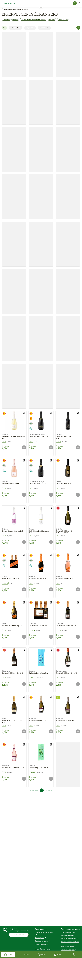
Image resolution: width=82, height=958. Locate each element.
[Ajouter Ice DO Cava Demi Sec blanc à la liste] (51, 508)
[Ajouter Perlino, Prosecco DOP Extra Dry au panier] (24, 637)
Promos (59, 954)
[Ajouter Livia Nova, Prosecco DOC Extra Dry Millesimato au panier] (78, 542)
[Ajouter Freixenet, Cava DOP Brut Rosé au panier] (24, 495)
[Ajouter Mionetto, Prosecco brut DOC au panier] (24, 589)
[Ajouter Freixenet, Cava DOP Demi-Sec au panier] (51, 495)
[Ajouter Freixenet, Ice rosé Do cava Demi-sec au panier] (24, 542)
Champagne (6, 19)
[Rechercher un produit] (75, 3)
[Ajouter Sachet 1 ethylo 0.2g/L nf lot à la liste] (51, 745)
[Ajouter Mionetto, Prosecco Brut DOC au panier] (51, 589)
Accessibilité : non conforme (70, 942)
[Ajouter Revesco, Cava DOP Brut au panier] (78, 495)
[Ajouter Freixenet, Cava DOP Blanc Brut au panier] (51, 447)
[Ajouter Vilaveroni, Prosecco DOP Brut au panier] (51, 731)
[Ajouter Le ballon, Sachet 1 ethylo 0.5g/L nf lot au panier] (51, 684)
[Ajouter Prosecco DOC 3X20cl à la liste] (51, 603)
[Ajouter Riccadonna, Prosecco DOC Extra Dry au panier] (78, 637)
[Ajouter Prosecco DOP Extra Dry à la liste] (24, 603)
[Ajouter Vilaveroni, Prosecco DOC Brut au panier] (78, 731)
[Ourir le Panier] (79, 3)
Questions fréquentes (42, 941)
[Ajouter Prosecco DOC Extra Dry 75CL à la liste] (24, 697)
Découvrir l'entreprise (69, 950)
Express (42, 954)
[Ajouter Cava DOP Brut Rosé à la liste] (24, 461)
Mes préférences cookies (42, 949)
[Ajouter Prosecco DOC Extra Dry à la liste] (78, 603)
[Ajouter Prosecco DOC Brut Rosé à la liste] (24, 745)
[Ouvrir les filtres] (78, 28)
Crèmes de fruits (63, 19)
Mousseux (15, 19)
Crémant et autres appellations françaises (33, 19)
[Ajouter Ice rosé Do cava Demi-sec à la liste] (24, 508)
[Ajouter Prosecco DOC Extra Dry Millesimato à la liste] (78, 508)
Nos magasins (40, 938)
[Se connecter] (74, 954)
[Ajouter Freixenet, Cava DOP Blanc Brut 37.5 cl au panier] (78, 447)
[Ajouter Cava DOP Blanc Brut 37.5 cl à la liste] (78, 413)
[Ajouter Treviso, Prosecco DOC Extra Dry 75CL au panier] (24, 731)
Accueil (10, 954)
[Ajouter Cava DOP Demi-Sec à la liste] (51, 461)
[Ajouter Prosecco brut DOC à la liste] (24, 555)
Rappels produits (41, 944)
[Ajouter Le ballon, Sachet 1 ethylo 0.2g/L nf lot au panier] (51, 779)
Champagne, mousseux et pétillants (16, 9)
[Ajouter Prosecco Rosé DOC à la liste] (78, 555)
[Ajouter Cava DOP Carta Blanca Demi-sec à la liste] (24, 413)
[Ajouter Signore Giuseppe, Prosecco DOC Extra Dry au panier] (78, 684)
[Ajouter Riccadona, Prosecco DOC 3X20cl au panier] (51, 637)
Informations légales (67, 935)
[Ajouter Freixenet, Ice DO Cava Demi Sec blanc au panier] (51, 542)
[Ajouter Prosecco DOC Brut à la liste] (78, 697)
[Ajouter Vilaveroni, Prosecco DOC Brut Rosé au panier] (24, 779)
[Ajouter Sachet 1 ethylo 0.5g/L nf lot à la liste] (51, 650)
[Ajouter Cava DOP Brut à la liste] (78, 461)
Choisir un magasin (9, 3)
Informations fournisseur (69, 938)
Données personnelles (68, 932)
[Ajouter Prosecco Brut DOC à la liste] (51, 555)
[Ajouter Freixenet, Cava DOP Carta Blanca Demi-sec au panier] (24, 447)
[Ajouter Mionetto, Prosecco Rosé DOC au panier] (78, 589)
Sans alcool (51, 19)
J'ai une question (19, 935)
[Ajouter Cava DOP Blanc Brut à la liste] (51, 413)
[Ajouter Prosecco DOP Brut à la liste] (51, 697)
